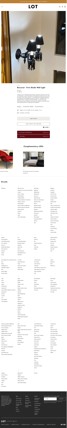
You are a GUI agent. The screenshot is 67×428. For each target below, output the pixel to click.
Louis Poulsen (4, 299)
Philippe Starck (4, 331)
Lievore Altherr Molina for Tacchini (8, 290)
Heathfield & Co (4, 265)
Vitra (2, 384)
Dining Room (37, 405)
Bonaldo (35, 215)
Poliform (3, 339)
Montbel (19, 309)
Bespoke (35, 209)
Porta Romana (4, 344)
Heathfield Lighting (5, 267)
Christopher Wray (53, 213)
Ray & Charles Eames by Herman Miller (24, 330)
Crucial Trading (53, 228)
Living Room (36, 409)
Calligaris (51, 188)
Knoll (51, 263)
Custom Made (52, 232)
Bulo (34, 222)
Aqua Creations (20, 209)
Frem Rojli (36, 247)
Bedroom (36, 401)
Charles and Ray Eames (54, 207)
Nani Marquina (37, 278)
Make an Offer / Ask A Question (33, 124)
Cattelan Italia (52, 201)
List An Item (18, 402)
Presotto (3, 350)
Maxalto (19, 291)
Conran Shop (52, 222)
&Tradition (3, 188)
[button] (2, 6)
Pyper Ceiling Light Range (6, 354)
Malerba (19, 290)
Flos (34, 241)
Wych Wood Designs (21, 382)
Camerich (52, 190)
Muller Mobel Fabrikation (22, 316)
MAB (18, 278)
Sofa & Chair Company (38, 335)
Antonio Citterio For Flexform (23, 207)
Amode (18, 192)
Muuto (18, 318)
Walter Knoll (19, 373)
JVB (34, 273)
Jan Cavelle (36, 261)
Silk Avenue (36, 331)
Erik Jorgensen (20, 250)
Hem (2, 269)
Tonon (51, 348)
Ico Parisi (19, 259)
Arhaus (18, 213)
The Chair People (53, 331)
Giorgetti (51, 245)
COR (51, 224)
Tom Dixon (52, 341)
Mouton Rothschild (21, 314)
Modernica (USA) (20, 305)
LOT (2, 297)
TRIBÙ (51, 352)
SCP (34, 327)
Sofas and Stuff (37, 339)
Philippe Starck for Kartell (6, 333)
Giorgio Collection (53, 247)
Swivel (35, 367)
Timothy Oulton (53, 339)
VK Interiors (3, 386)
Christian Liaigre (53, 209)
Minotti (18, 299)
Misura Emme (20, 301)
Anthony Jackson (21, 201)
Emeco (18, 248)
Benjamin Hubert (37, 205)
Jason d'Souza (37, 263)
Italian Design (20, 269)
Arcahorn (19, 211)
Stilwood (35, 352)
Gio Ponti (51, 243)
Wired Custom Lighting (22, 378)
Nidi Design (36, 284)
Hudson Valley (4, 273)
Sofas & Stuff (36, 337)
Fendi (35, 237)
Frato (35, 245)
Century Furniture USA (54, 205)
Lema (2, 280)
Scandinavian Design (38, 325)
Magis (18, 286)
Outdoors (36, 411)
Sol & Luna (36, 343)
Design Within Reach (5, 247)
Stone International (37, 356)
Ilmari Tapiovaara (21, 261)
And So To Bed (20, 194)
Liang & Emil (3, 288)
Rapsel (18, 327)
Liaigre (2, 284)
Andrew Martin (20, 196)
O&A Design (52, 278)
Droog (2, 254)
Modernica (19, 303)
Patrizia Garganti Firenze (6, 325)
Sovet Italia (36, 344)
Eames (18, 239)
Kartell (51, 259)
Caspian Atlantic (53, 197)
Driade (2, 252)
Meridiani (19, 297)
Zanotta (35, 373)
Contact (17, 411)
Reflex (18, 332)
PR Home (3, 348)
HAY (2, 261)
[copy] (48, 127)
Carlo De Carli (52, 194)
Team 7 (51, 327)
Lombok (3, 293)
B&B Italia (35, 190)
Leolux (2, 282)
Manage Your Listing (19, 405)
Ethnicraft (19, 254)
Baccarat (35, 196)
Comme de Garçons (54, 220)
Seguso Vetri (36, 329)
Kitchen (35, 407)
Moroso (18, 312)
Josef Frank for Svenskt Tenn (40, 267)
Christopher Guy (53, 211)
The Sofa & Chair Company (55, 335)
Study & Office (35, 413)
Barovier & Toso (37, 201)
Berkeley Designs (37, 207)
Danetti (2, 237)
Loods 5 (3, 295)
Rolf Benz (19, 340)
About (17, 409)
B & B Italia (36, 188)
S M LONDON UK (37, 323)
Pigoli (2, 337)
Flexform (35, 239)
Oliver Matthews (53, 284)
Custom (51, 230)
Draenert (3, 250)
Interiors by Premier (21, 265)
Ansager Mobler (20, 197)
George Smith (52, 241)
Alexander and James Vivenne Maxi (24, 190)
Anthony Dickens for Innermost (23, 199)
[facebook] (43, 127)
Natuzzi (35, 280)
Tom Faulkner (52, 343)
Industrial (27, 400)
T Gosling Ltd (52, 323)
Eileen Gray (19, 247)
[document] (33, 47)
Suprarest (36, 362)
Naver (35, 282)
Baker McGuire (37, 197)
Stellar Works (36, 350)
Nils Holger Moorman (38, 288)
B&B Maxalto (36, 192)
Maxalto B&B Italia (21, 293)
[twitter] (45, 127)
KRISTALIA (52, 265)
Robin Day (19, 336)
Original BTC (52, 286)
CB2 (50, 203)
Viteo (2, 382)
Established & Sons (21, 252)
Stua (34, 360)
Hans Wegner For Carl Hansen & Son (8, 259)
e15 (18, 237)
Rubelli (18, 344)
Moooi (18, 310)
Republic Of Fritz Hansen (22, 334)
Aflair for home (20, 188)
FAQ (17, 407)
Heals (2, 263)
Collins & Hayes (53, 218)
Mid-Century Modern (27, 403)
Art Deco (27, 398)
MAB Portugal (20, 280)
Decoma (3, 245)
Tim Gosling (52, 337)
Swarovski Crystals (37, 365)
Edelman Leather (20, 243)
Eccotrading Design (21, 241)
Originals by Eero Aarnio (55, 288)
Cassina (51, 199)
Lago (2, 278)
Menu (18, 295)
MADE (18, 282)
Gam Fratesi (52, 239)
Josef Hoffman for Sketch (39, 269)
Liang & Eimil (3, 286)
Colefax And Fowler (54, 217)
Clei (50, 215)
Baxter (35, 203)
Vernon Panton (4, 374)
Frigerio (35, 248)
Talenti (51, 325)
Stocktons (36, 354)
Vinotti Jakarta (4, 378)
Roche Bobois (20, 338)
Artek (18, 215)
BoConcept (36, 213)
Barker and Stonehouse (38, 199)
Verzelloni (3, 376)
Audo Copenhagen (21, 217)
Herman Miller (4, 271)
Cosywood (52, 226)
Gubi (51, 250)
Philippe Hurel (4, 329)
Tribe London (52, 350)
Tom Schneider (53, 344)
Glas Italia (52, 248)
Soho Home (36, 341)
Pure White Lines (4, 352)
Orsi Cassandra (53, 290)
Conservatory (37, 403)
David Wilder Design (5, 241)
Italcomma (19, 267)
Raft (18, 323)
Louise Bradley (4, 301)
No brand (35, 290)
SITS (35, 333)
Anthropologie (20, 203)
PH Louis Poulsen (4, 327)
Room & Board (20, 342)
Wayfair (19, 374)
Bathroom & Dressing (36, 399)
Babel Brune (36, 194)
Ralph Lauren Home (21, 325)
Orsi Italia (52, 291)
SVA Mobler (36, 363)
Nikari (35, 286)
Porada (2, 343)
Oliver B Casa (52, 282)
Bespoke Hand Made (38, 211)
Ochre (51, 280)
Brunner (35, 220)
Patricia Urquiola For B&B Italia (7, 323)
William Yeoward (20, 376)
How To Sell (18, 400)
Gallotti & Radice (53, 237)
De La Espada (4, 243)
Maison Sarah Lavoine (21, 288)
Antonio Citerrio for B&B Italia (23, 205)
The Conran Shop (53, 333)
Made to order (20, 284)
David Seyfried (4, 239)
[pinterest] (47, 127)
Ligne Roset (3, 291)
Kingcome (52, 261)
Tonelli (51, 346)
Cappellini (52, 192)
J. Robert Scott (37, 259)
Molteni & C (19, 307)
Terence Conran (53, 329)
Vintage (3, 380)
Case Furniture (53, 196)
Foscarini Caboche (37, 243)
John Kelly (36, 265)
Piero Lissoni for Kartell (6, 335)
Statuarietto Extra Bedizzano (39, 348)
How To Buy (18, 398)
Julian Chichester (37, 271)
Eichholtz (19, 245)
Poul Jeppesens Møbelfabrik (7, 346)
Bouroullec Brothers (38, 218)
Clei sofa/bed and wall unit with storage (30, 171)
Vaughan (3, 373)
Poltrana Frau (4, 341)
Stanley (35, 346)
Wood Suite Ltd (20, 380)
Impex (18, 263)
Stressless (36, 358)
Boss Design (36, 217)
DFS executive (4, 248)
